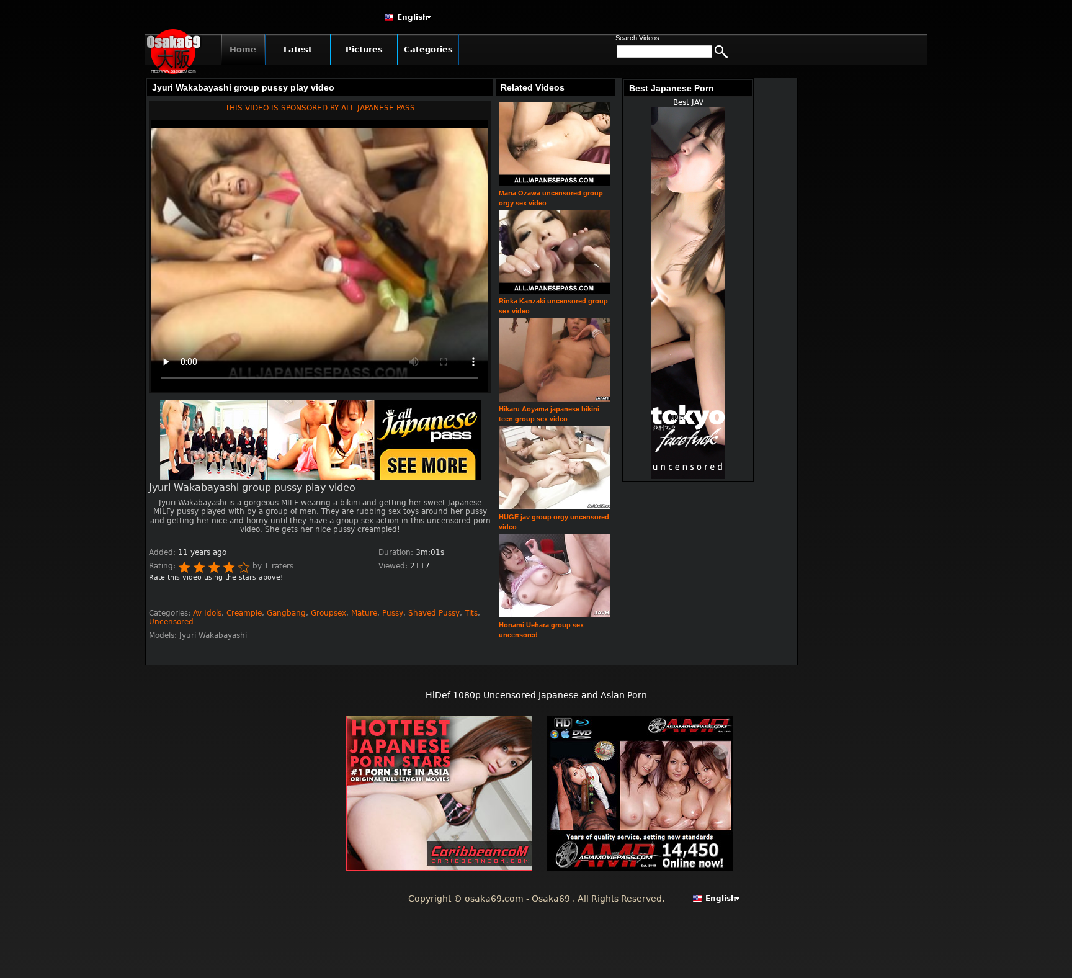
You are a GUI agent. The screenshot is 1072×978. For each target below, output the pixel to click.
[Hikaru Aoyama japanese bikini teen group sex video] (554, 399)
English (412, 17)
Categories (428, 49)
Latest (298, 49)
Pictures (364, 49)
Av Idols (207, 613)
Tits (471, 613)
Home (243, 49)
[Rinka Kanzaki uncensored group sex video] (554, 291)
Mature (364, 613)
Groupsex (328, 613)
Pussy (392, 613)
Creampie (244, 613)
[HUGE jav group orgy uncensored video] (554, 507)
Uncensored (171, 621)
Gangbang (286, 613)
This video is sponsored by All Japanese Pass (320, 108)
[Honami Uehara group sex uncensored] (554, 615)
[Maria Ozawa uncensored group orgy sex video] (554, 183)
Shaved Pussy (434, 613)
